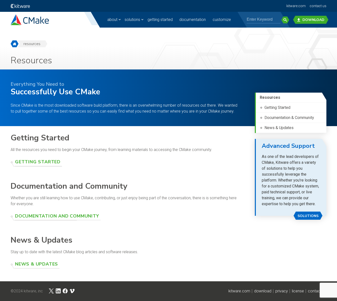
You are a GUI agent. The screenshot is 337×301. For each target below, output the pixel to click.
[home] (15, 43)
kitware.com (296, 6)
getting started (160, 19)
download (262, 291)
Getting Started (37, 162)
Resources (31, 44)
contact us (318, 6)
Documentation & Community (289, 117)
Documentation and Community (57, 216)
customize (222, 19)
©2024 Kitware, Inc (27, 291)
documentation (192, 19)
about (112, 19)
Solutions (308, 216)
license (298, 291)
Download (313, 19)
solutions (132, 19)
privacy (281, 291)
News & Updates (36, 264)
